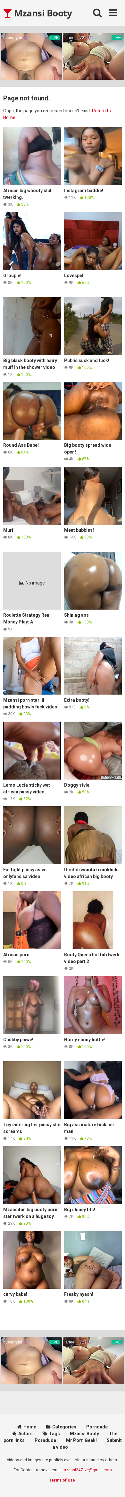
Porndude (97, 1426)
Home (29, 1426)
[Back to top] (113, 1484)
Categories (64, 1426)
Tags (54, 1433)
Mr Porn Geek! (81, 1440)
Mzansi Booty (42, 13)
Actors (25, 1433)
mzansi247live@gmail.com (87, 1469)
